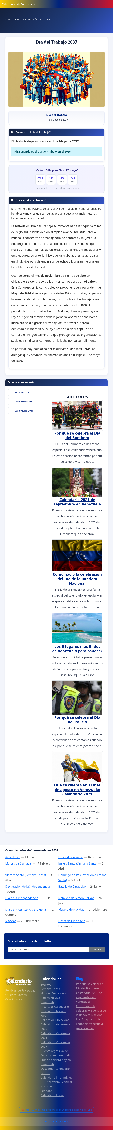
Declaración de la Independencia (27, 886)
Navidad (10, 921)
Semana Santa (50, 989)
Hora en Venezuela (53, 993)
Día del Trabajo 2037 (56, 42)
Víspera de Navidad (71, 909)
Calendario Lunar (52, 1095)
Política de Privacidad (55, 1020)
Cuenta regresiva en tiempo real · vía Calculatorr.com (56, 188)
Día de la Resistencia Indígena (25, 909)
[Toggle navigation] (109, 4)
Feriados (46, 1091)
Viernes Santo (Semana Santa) (25, 875)
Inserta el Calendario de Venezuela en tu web (55, 1011)
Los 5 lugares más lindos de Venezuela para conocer (77, 648)
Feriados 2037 (23, 392)
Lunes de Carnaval (70, 857)
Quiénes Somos (16, 995)
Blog (79, 978)
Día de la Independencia (21, 898)
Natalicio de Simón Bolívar (76, 898)
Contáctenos (14, 999)
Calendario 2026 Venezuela (56, 1121)
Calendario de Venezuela (18, 4)
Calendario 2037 (24, 401)
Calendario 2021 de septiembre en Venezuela (77, 501)
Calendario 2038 (24, 410)
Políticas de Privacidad (20, 990)
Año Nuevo (12, 857)
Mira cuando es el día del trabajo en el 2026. (42, 151)
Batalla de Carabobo (72, 886)
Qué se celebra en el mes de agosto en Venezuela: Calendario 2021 (77, 789)
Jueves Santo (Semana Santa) (77, 863)
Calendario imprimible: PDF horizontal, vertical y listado (56, 1082)
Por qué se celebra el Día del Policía (77, 719)
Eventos (46, 984)
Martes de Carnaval (18, 863)
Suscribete (97, 949)
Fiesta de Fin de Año (71, 921)
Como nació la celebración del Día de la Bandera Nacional (77, 579)
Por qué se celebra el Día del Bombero (77, 435)
